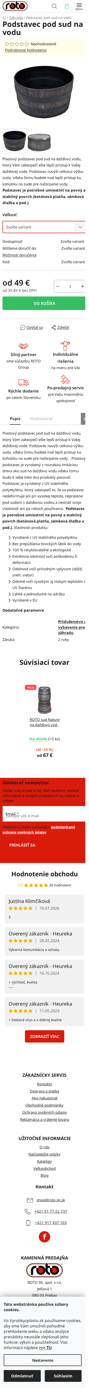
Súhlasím (63, 1376)
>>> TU (45, 1347)
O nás (44, 1146)
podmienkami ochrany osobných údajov (38, 829)
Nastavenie (42, 1360)
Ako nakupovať (44, 1097)
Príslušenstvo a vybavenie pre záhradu (72, 627)
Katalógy (44, 1161)
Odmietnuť (22, 1376)
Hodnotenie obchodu (44, 873)
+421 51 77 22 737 (50, 1211)
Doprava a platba (44, 1091)
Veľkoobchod (44, 1168)
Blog (44, 1175)
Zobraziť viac (44, 1036)
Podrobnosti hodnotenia (25, 50)
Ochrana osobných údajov (44, 1112)
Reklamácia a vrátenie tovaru (44, 1119)
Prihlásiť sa (22, 845)
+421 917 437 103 (51, 1222)
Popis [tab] (15, 418)
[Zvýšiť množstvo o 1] (82, 286)
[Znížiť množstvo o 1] (58, 286)
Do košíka (44, 303)
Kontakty (44, 1083)
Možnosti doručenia (19, 254)
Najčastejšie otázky (44, 1154)
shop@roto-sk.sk (51, 1199)
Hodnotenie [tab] (41, 418)
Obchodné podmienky (44, 1105)
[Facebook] (44, 1236)
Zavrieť (13, 327)
